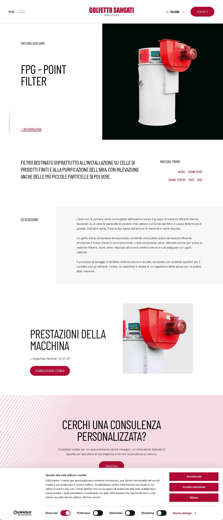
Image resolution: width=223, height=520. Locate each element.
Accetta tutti (194, 476)
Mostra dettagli (182, 513)
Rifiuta (194, 497)
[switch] (98, 513)
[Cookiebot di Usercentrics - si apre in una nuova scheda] (22, 513)
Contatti (202, 12)
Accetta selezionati (193, 486)
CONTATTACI (111, 466)
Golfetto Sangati (111, 11)
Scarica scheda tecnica (50, 371)
